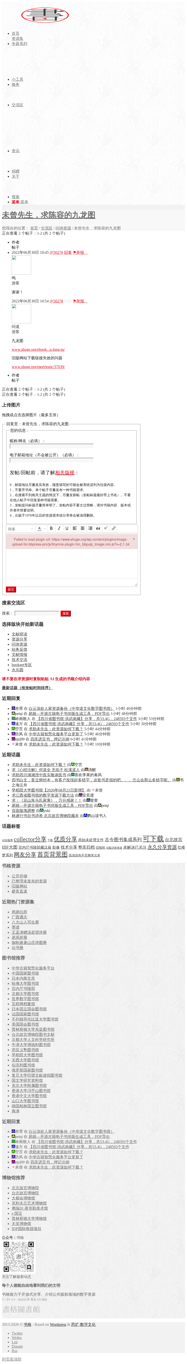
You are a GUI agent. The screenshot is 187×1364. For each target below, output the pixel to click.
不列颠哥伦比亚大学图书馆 (35, 1019)
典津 (15, 1111)
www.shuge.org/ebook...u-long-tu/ (38, 349)
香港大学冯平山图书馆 (31, 1091)
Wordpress (58, 1324)
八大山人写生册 (25, 922)
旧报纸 (100, 847)
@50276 (56, 252)
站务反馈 (19, 649)
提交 (11, 589)
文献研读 (19, 634)
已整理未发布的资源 (29, 881)
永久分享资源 (162, 847)
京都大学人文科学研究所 (33, 1040)
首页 (34, 228)
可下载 (153, 839)
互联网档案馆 (23, 1004)
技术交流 (19, 660)
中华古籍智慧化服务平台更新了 (56, 734)
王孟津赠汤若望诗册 (29, 932)
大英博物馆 (21, 1224)
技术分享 (69, 847)
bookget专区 (22, 665)
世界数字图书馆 (25, 999)
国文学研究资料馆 (27, 1080)
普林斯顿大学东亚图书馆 (33, 1029)
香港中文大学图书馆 (29, 1096)
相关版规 (65, 472)
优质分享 (65, 839)
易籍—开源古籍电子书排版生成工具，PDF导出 (69, 714)
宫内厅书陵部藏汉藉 (35, 847)
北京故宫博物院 (25, 1188)
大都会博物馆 (23, 1198)
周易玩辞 (19, 912)
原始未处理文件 (91, 840)
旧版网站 (19, 886)
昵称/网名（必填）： (28, 441)
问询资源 (63, 228)
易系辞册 (19, 937)
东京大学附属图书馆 (29, 1085)
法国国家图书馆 (25, 1014)
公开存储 (19, 876)
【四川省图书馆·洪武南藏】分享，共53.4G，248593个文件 (87, 719)
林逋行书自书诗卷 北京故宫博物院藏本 (45, 816)
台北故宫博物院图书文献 (33, 1034)
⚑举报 (80, 252)
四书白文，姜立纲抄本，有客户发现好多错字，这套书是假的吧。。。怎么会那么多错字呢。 (91, 780)
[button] (21, 528)
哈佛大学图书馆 (25, 983)
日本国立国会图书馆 (29, 1009)
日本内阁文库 (23, 978)
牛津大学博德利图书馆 (31, 1045)
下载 (50, 840)
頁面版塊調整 (23, 811)
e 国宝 (17, 1213)
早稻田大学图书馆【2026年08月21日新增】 (49, 790)
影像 (56, 847)
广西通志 (19, 917)
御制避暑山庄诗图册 (29, 943)
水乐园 (17, 670)
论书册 (17, 948)
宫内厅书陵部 (23, 988)
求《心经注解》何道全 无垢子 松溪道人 (46, 770)
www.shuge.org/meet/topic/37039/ (38, 367)
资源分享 (19, 639)
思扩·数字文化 (83, 1324)
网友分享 (25, 855)
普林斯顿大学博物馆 (29, 1218)
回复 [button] (68, 252)
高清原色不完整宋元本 (84, 855)
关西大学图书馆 (25, 1060)
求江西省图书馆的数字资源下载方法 (43, 795)
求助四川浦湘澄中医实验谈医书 (39, 775)
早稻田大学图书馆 (27, 1055)
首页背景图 (52, 854)
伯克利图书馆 (23, 1065)
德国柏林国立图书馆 (29, 1106)
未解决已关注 (135, 847)
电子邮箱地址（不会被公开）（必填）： (45, 455)
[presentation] (21, 528)
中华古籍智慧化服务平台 (33, 968)
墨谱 (15, 927)
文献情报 (19, 654)
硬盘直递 (19, 891)
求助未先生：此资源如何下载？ (56, 729)
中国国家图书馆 (25, 973)
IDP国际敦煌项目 (26, 1229)
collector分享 (30, 839)
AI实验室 (7, 840)
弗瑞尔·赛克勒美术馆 (30, 1208)
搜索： (8, 613)
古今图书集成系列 (123, 839)
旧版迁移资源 (114, 847)
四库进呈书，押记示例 (49, 739)
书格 (27, 1324)
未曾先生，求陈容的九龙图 (48, 215)
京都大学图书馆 (25, 994)
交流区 (47, 228)
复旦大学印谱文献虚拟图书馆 (37, 1075)
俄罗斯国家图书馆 (27, 1070)
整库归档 (86, 847)
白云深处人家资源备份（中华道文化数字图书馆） (71, 708)
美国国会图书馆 (25, 1024)
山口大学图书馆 (25, 1101)
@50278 (56, 301)
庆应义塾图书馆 (25, 1050)
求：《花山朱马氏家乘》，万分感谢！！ (47, 800)
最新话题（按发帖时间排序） (27, 688)
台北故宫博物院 (25, 1193)
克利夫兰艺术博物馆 (29, 1203)
